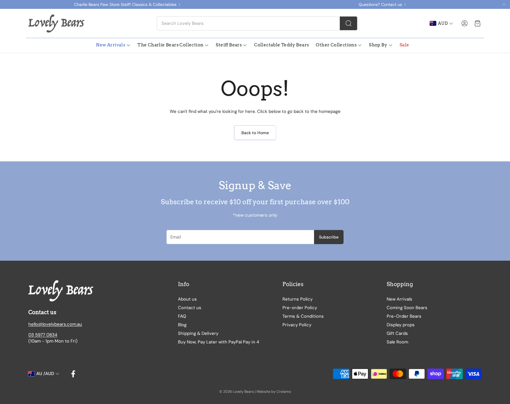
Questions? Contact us (380, 4)
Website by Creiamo (273, 391)
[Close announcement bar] (504, 4)
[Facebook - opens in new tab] (73, 374)
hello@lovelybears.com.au (55, 324)
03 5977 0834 (42, 335)
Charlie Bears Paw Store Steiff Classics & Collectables (125, 4)
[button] (257, 23)
